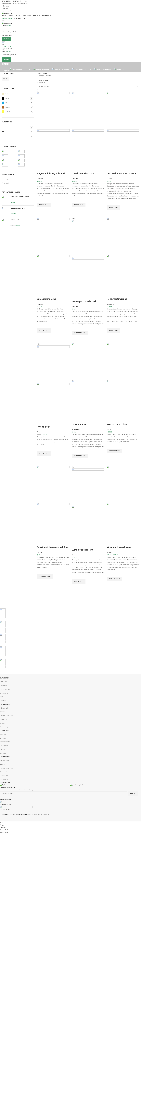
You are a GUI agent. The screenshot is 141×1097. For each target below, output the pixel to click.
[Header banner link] (70, 548)
